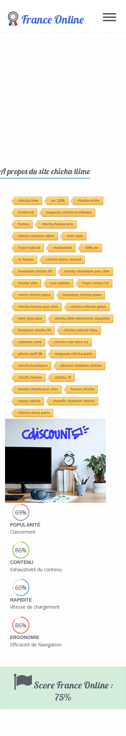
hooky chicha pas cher (38, 389)
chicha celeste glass (88, 307)
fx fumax (26, 259)
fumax (23, 224)
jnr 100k (58, 200)
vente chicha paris (34, 295)
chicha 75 (62, 377)
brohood (26, 212)
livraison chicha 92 (34, 330)
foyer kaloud (29, 248)
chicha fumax (30, 377)
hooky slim (28, 283)
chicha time (28, 200)
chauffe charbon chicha (74, 401)
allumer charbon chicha (81, 365)
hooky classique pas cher (87, 271)
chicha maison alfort (36, 236)
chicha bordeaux (33, 365)
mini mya (75, 236)
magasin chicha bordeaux (69, 212)
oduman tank (30, 342)
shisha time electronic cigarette (82, 318)
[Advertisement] (63, 99)
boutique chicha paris (82, 295)
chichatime (62, 248)
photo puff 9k (30, 354)
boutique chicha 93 (35, 271)
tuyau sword (29, 401)
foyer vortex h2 (95, 283)
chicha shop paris (34, 413)
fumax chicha (82, 389)
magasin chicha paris (73, 354)
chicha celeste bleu (80, 330)
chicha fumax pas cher (38, 307)
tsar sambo (60, 283)
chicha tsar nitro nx (71, 342)
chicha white (88, 200)
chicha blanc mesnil (63, 259)
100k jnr (91, 248)
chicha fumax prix (57, 224)
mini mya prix (30, 318)
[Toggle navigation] (109, 17)
